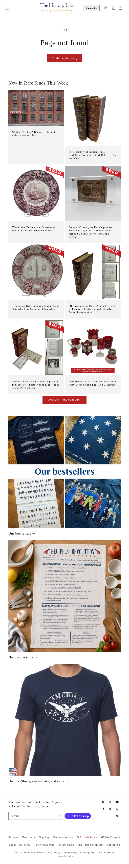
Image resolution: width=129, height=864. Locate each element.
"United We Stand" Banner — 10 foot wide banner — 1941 (33, 134)
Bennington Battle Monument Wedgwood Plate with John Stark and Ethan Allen (35, 307)
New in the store (20, 657)
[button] (7, 8)
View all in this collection (64, 399)
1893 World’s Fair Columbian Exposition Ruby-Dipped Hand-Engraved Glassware (92, 383)
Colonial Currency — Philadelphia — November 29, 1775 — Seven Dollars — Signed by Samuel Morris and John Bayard (92, 232)
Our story (24, 844)
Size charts (28, 837)
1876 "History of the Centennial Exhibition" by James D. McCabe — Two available (92, 155)
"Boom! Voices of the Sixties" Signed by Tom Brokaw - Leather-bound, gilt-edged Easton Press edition (35, 384)
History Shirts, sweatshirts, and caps (36, 781)
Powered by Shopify (50, 853)
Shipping (43, 837)
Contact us (113, 844)
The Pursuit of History (90, 844)
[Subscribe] (59, 816)
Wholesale (91, 837)
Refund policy (70, 853)
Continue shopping (64, 58)
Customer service (62, 837)
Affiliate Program (110, 837)
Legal (12, 844)
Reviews (13, 837)
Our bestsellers (19, 533)
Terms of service (106, 853)
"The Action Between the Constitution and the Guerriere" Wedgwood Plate (34, 229)
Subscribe (91, 8)
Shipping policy (66, 856)
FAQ (79, 837)
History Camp (66, 844)
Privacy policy (87, 853)
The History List (32, 853)
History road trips (44, 844)
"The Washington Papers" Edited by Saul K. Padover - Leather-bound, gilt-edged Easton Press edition (92, 309)
